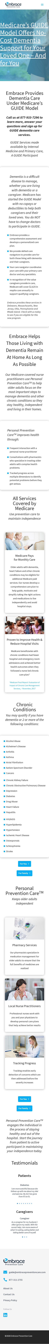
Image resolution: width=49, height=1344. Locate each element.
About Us (7, 1288)
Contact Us (8, 1294)
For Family (23, 873)
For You (23, 863)
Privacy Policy (10, 1300)
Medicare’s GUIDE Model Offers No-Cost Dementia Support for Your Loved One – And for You (24, 44)
